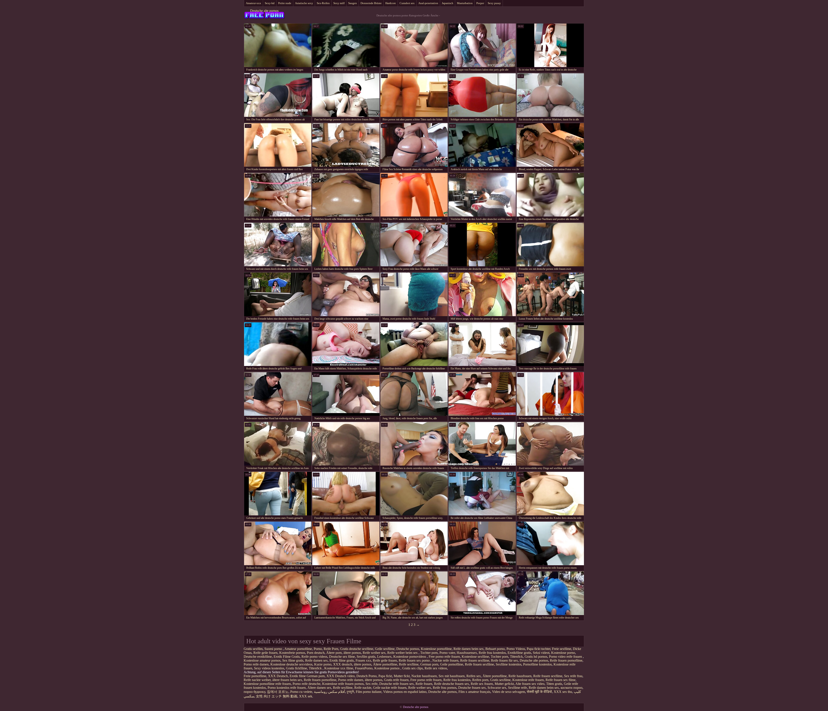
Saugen (352, 3)
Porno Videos (516, 649)
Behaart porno (495, 649)
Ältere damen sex (319, 687)
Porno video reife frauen (566, 656)
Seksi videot (541, 652)
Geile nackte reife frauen (389, 687)
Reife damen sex (316, 660)
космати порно (571, 687)
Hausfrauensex (467, 652)
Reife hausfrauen (520, 676)
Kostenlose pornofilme (436, 649)
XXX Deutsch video (340, 676)
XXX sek (305, 696)
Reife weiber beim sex (403, 652)
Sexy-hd (269, 3)
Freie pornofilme (255, 676)
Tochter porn (429, 652)
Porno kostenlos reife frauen (287, 687)
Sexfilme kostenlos (508, 664)
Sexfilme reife (517, 687)
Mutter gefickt (504, 684)
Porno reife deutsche (306, 684)
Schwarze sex (497, 687)
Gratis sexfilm (253, 649)
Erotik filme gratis (341, 660)
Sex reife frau (573, 676)
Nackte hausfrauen (424, 676)
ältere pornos (352, 652)
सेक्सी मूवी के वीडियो (539, 692)
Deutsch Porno (366, 676)
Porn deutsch (316, 652)
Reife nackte (362, 687)
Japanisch (447, 3)
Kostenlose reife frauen (528, 680)
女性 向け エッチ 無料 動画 (276, 696)
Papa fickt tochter (538, 649)
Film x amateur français (474, 692)
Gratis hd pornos (536, 656)
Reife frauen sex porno (415, 660)
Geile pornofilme (451, 664)
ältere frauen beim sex (287, 680)
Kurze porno (322, 664)
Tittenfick (516, 656)
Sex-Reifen (323, 3)
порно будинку (254, 692)
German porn (429, 664)
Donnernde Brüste (371, 3)
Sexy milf (339, 3)
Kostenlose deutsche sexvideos (291, 664)
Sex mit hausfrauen (452, 676)
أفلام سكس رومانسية (329, 692)
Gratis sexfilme (500, 680)
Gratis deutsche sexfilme (356, 649)
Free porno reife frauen (444, 656)
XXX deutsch (342, 664)
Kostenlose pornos (387, 668)
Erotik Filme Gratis (287, 656)
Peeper (480, 3)
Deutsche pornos (407, 649)
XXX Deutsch (278, 676)
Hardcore (390, 3)
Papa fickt (385, 676)
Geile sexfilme (385, 649)
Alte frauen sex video (529, 684)
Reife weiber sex (374, 652)
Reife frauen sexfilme (474, 660)
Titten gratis (554, 684)
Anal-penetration (428, 3)
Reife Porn (331, 649)
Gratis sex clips (412, 668)
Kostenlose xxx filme (338, 668)
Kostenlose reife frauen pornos (343, 684)
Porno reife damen (256, 664)
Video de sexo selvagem (508, 692)
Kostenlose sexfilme (475, 656)
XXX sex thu (563, 692)
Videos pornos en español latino (405, 692)
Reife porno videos (314, 656)
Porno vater (447, 652)
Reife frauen (424, 684)
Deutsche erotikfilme (258, 656)
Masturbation (465, 3)
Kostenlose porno (563, 652)
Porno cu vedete (301, 692)
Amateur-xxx (253, 3)
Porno (318, 649)
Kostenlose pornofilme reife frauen (267, 684)
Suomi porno (273, 649)
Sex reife (371, 684)
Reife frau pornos (444, 687)
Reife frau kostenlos (492, 652)
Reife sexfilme (409, 664)
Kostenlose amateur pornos (262, 660)
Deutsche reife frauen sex (396, 684)
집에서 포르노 (278, 692)
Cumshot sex (407, 3)
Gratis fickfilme (296, 668)
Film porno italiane (368, 692)
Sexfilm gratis (366, 656)
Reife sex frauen (482, 684)
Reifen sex (473, 676)
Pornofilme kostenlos (537, 664)
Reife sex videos (436, 668)
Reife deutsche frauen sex (451, 684)
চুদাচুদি (350, 692)
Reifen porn (480, 680)
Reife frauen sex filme (561, 680)
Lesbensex (384, 656)
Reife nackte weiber (257, 680)
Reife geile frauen (265, 652)
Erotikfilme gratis (519, 652)
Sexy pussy (494, 3)
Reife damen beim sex (468, 649)
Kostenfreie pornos (292, 652)
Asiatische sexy (304, 3)
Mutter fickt (402, 676)
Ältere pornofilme (385, 664)
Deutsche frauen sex (472, 687)
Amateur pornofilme (298, 649)
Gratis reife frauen (396, 680)
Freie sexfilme (561, 649)
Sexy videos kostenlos (269, 668)
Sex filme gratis (292, 660)
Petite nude (284, 3)
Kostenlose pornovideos (410, 656)
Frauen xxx (363, 660)
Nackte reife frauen (445, 660)
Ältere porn (334, 652)
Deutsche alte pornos (264, 11)
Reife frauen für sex (504, 660)
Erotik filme (298, 676)
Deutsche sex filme (342, 656)
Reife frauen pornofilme (566, 660)
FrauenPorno (364, 668)
